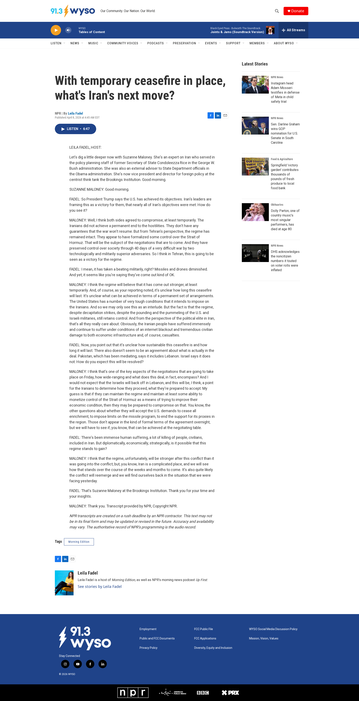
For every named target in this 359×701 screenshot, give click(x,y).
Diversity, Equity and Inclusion (213, 647)
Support (233, 43)
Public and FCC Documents (157, 638)
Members (257, 43)
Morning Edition (79, 541)
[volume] (68, 30)
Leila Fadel (75, 113)
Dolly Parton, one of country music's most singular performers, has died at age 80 (285, 220)
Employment (148, 629)
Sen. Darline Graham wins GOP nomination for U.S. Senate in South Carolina (285, 133)
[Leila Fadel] (64, 582)
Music (93, 43)
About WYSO (284, 43)
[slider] (75, 30)
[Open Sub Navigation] (64, 43)
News (74, 43)
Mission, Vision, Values (263, 638)
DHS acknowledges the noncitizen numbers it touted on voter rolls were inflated (285, 261)
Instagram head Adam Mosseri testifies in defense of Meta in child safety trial (285, 92)
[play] (56, 30)
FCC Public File (203, 629)
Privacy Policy (148, 647)
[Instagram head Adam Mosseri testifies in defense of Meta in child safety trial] (255, 85)
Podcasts (155, 43)
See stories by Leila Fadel (100, 586)
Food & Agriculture (282, 159)
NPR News (277, 77)
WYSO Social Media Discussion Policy (273, 629)
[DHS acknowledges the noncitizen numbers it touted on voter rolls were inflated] (255, 253)
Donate (297, 11)
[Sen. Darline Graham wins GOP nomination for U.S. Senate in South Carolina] (255, 126)
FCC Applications (205, 638)
